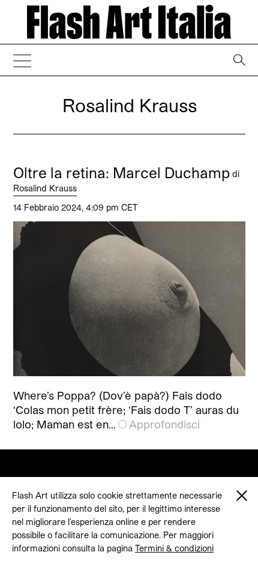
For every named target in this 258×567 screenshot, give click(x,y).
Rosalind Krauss (45, 188)
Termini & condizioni (174, 548)
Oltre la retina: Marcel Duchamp (121, 172)
